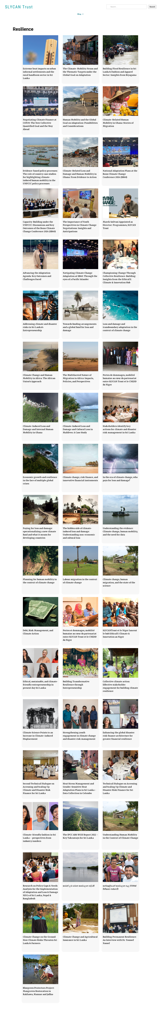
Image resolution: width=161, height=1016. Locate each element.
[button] (80, 14)
